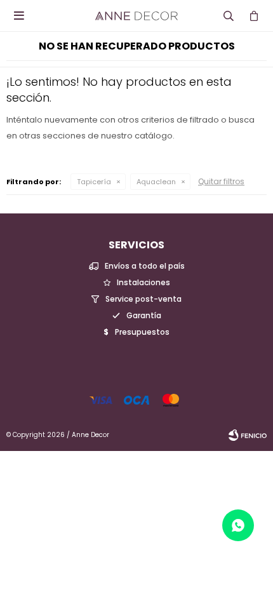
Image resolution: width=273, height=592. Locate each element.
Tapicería (94, 182)
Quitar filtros (221, 181)
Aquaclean (156, 182)
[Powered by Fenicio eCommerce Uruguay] (248, 435)
